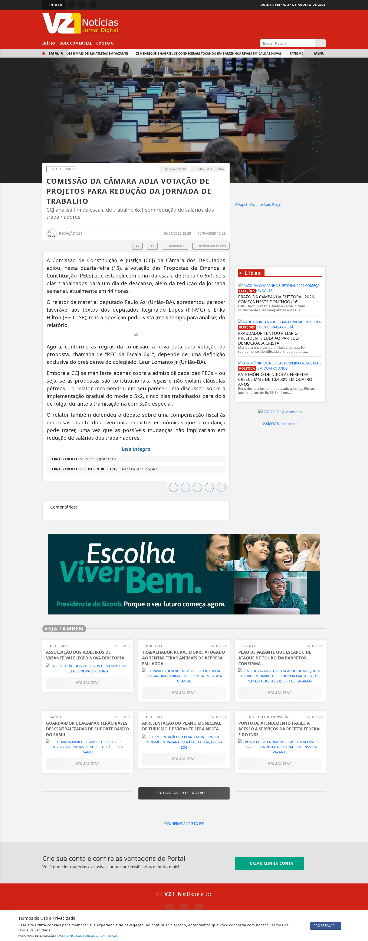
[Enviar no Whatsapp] (317, 116)
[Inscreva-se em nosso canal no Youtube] (198, 908)
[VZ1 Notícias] (81, 23)
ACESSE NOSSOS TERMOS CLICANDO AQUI (88, 936)
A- (137, 246)
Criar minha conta (271, 863)
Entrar (54, 5)
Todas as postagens (182, 793)
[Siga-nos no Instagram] (184, 908)
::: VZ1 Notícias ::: (184, 893)
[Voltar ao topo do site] (362, 564)
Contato (105, 43)
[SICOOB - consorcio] (280, 423)
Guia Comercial (75, 43)
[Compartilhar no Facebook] (317, 87)
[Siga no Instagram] (82, 4)
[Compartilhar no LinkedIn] (317, 146)
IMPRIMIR (176, 246)
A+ (152, 246)
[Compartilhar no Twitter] (317, 102)
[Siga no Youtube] (93, 4)
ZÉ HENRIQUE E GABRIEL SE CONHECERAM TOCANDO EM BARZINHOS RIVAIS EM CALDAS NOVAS (198, 53)
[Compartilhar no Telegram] (317, 131)
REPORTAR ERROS (212, 246)
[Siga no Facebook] (71, 4)
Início (48, 43)
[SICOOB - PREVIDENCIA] (184, 574)
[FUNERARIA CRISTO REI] (184, 823)
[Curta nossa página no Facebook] (170, 908)
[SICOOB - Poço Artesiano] (280, 412)
